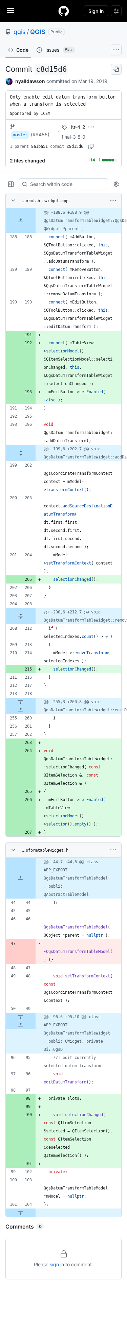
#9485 (40, 134)
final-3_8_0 (73, 137)
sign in (57, 1264)
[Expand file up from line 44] (21, 878)
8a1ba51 (39, 146)
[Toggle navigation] (10, 10)
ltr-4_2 (78, 127)
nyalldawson (30, 81)
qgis (19, 31)
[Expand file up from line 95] (21, 1025)
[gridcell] (63, 220)
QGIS (37, 31)
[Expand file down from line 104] (21, 1213)
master (20, 135)
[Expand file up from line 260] (21, 710)
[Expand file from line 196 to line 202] (21, 453)
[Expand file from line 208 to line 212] (21, 616)
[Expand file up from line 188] (21, 220)
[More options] (113, 200)
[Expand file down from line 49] (21, 1017)
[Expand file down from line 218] (21, 702)
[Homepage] (63, 10)
